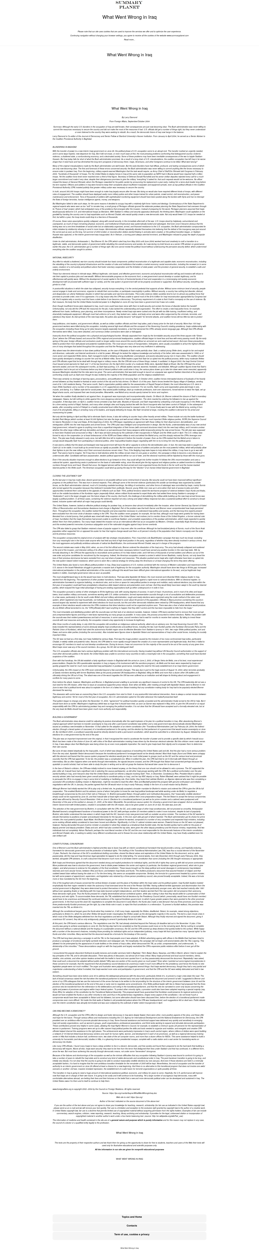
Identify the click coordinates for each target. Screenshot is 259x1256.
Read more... (129, 39)
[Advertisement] (129, 82)
